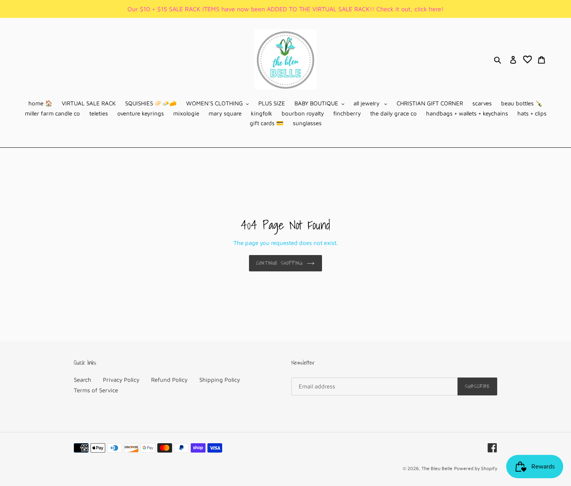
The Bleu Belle (437, 468)
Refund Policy (169, 379)
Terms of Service (96, 390)
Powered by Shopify (475, 468)
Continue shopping (279, 263)
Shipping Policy (219, 379)
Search (82, 379)
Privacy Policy (121, 379)
